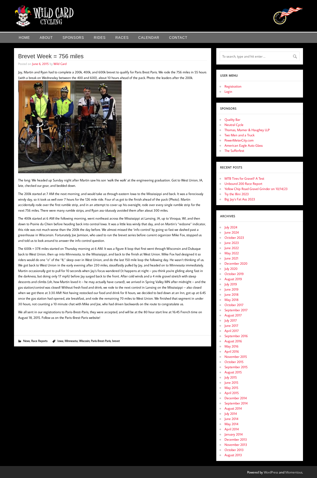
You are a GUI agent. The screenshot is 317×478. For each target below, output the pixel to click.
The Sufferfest (234, 150)
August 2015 (233, 372)
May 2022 (231, 253)
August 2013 (233, 455)
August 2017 (233, 315)
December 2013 (235, 439)
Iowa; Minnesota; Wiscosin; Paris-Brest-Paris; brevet (88, 341)
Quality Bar (232, 119)
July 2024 (230, 227)
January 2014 (233, 434)
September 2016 (236, 336)
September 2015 (236, 367)
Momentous (293, 472)
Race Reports (39, 341)
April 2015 (231, 393)
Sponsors (73, 37)
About (46, 37)
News (26, 341)
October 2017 (233, 305)
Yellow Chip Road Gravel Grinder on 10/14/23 (256, 189)
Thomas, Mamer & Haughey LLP (247, 130)
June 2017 (231, 325)
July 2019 (230, 284)
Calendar (148, 37)
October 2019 (234, 274)
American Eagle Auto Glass (243, 145)
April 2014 (231, 429)
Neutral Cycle (233, 125)
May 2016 (231, 346)
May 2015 (231, 387)
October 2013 (234, 450)
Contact (178, 37)
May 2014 (231, 424)
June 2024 (231, 232)
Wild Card (60, 63)
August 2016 (233, 341)
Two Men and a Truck (239, 135)
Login (228, 91)
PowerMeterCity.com (239, 140)
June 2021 (231, 258)
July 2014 (230, 413)
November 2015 (235, 356)
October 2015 (233, 362)
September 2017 (236, 310)
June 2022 (231, 248)
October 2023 (234, 237)
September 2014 (236, 403)
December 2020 (235, 263)
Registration (233, 86)
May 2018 (231, 299)
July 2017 (230, 320)
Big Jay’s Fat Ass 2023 (239, 199)
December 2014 (235, 398)
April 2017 (231, 331)
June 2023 (231, 243)
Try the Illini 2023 (236, 194)
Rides (100, 37)
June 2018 (231, 294)
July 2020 (230, 268)
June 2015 (231, 382)
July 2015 (230, 377)
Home (24, 37)
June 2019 (231, 289)
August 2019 (233, 279)
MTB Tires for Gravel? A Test (244, 178)
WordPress (271, 472)
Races (122, 37)
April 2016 (231, 351)
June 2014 (231, 419)
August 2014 (233, 408)
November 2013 (235, 444)
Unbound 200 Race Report (243, 183)
